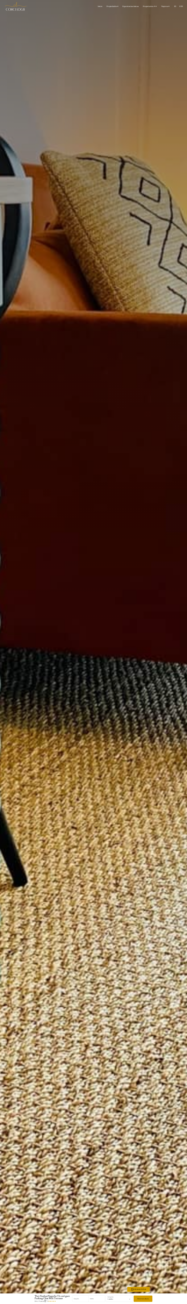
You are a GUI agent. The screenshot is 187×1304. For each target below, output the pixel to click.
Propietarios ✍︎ (149, 6)
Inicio (100, 6)
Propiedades (112, 6)
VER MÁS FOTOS (140, 1289)
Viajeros (165, 6)
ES (175, 6)
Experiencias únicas (130, 6)
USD (181, 6)
